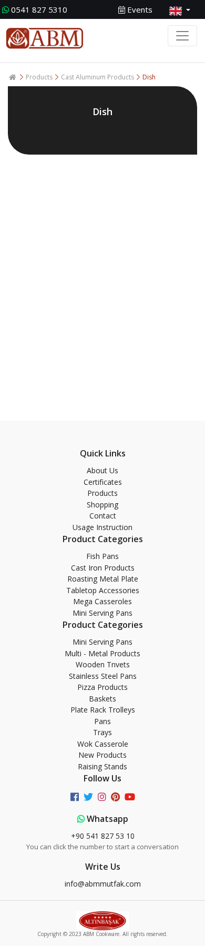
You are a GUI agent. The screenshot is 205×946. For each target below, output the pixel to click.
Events (138, 9)
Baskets (102, 699)
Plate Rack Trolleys (102, 710)
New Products (102, 755)
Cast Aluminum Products (98, 77)
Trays (102, 732)
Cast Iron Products (103, 568)
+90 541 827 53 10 (103, 836)
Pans (102, 721)
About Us (102, 470)
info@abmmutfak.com (103, 884)
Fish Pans (102, 556)
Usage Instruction (102, 527)
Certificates (103, 482)
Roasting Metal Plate (102, 579)
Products (40, 77)
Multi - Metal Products (102, 653)
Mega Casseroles (102, 601)
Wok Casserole (102, 744)
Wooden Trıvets (103, 664)
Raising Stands (102, 766)
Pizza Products (102, 687)
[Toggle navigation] (182, 35)
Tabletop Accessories (102, 590)
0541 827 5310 (39, 9)
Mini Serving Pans (102, 613)
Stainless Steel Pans (103, 676)
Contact (102, 516)
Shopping (102, 505)
